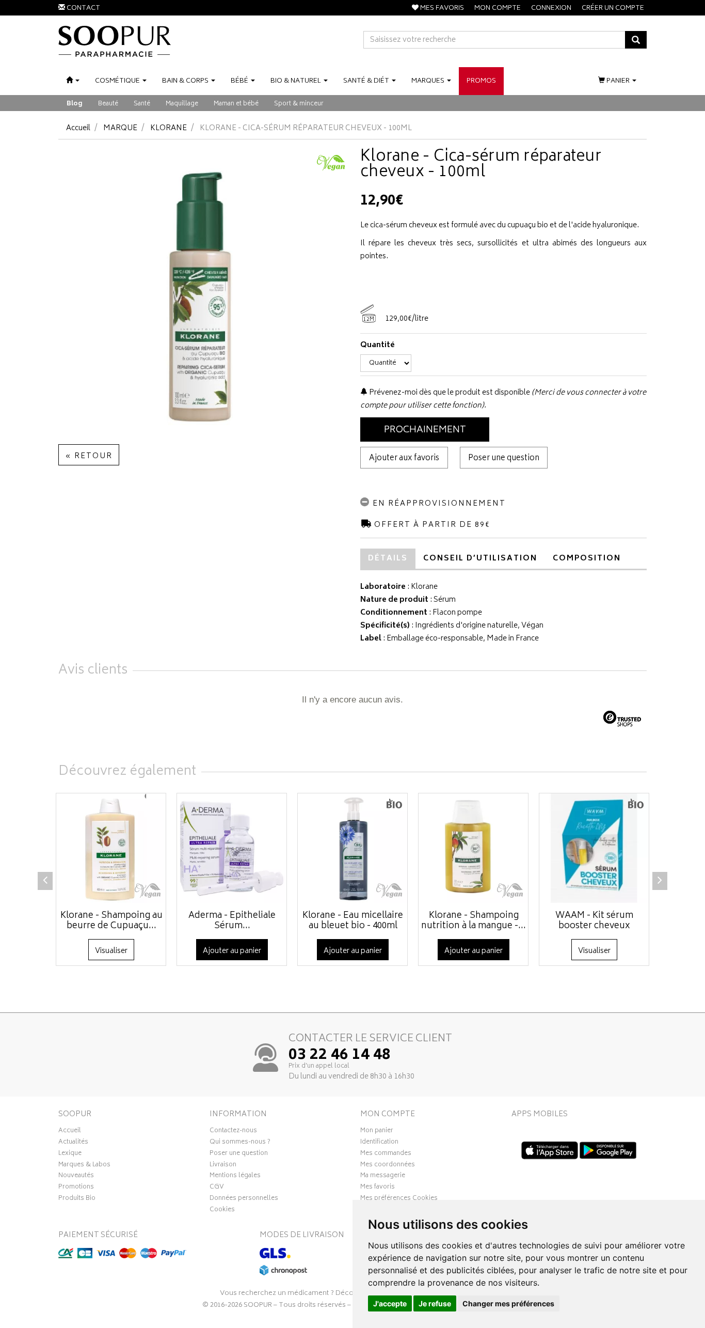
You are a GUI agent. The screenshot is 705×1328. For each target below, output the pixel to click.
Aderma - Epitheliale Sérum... (232, 921)
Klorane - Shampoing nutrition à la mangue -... (473, 921)
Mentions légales (235, 1176)
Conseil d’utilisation (480, 558)
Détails (388, 558)
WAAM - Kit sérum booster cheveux (594, 921)
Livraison (223, 1165)
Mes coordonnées (387, 1165)
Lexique (70, 1154)
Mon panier (376, 1131)
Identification (379, 1143)
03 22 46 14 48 (340, 1056)
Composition (587, 558)
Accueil (78, 128)
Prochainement (425, 430)
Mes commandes (385, 1154)
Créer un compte (613, 8)
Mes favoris (377, 1188)
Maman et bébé (236, 104)
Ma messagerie (382, 1176)
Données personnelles (244, 1199)
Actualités (73, 1143)
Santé (142, 104)
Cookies (222, 1210)
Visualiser (111, 951)
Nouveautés (76, 1176)
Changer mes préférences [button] (508, 1303)
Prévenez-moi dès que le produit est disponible (448, 392)
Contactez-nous (233, 1131)
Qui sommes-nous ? (240, 1143)
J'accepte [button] (390, 1303)
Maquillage (182, 104)
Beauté (108, 104)
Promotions (76, 1188)
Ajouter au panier (232, 951)
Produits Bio (76, 1199)
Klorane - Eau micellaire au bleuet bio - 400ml (352, 921)
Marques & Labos (84, 1165)
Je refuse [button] (435, 1303)
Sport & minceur (299, 104)
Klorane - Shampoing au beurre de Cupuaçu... (111, 921)
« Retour (89, 456)
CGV (217, 1188)
